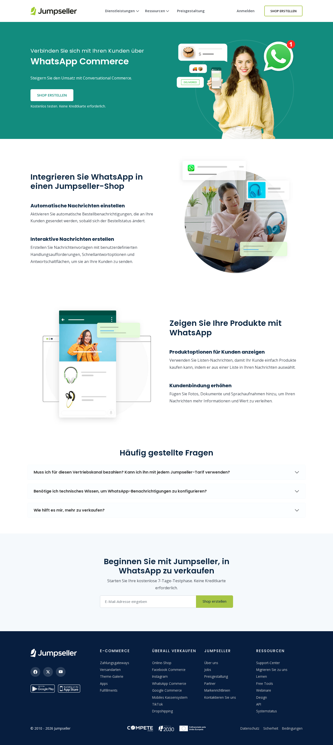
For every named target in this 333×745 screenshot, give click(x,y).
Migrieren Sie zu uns (271, 669)
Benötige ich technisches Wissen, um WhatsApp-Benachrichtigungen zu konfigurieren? (120, 491)
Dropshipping (162, 711)
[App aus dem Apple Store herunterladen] (70, 689)
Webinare (263, 690)
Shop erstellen (283, 11)
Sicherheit (270, 728)
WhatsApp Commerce (169, 683)
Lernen (261, 676)
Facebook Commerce (169, 669)
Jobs (207, 669)
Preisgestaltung (191, 11)
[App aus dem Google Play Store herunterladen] (42, 689)
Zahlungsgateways (114, 662)
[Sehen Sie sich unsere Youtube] (61, 672)
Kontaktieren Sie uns (220, 697)
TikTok (157, 704)
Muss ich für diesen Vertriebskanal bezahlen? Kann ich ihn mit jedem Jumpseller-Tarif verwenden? (132, 472)
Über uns (211, 662)
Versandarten (110, 669)
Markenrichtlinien (217, 690)
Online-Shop (161, 662)
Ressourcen (155, 11)
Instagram (160, 676)
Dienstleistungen (120, 11)
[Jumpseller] (53, 653)
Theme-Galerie (111, 676)
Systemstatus (266, 711)
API (258, 704)
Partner (209, 683)
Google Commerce (167, 690)
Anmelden (246, 11)
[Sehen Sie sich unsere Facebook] (35, 672)
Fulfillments (109, 690)
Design (261, 697)
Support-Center (268, 662)
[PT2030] (166, 728)
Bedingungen (292, 728)
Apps (104, 683)
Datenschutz (249, 728)
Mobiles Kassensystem (169, 697)
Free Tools (264, 683)
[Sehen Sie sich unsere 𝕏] (48, 672)
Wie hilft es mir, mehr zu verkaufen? (69, 510)
